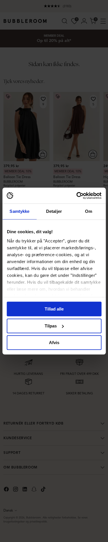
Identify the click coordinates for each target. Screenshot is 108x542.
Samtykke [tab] (19, 211)
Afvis (54, 342)
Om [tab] (88, 211)
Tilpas (51, 325)
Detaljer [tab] (54, 211)
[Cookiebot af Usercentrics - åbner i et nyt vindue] (76, 195)
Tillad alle (54, 308)
